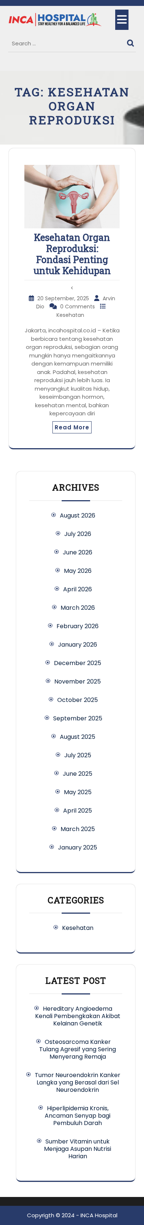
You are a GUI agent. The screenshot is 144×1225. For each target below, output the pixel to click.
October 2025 (77, 700)
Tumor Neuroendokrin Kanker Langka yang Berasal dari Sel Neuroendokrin (77, 1082)
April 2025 (77, 810)
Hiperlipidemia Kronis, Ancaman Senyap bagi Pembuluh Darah (77, 1115)
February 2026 (77, 626)
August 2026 (77, 515)
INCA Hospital (98, 1215)
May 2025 (78, 792)
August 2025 (77, 737)
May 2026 (78, 571)
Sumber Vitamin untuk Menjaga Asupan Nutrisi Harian (77, 1148)
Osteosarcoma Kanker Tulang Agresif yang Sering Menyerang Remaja (77, 1049)
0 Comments (78, 306)
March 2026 (78, 607)
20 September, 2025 (63, 298)
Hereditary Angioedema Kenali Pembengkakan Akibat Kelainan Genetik (77, 1016)
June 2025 (77, 773)
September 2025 (77, 718)
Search (131, 41)
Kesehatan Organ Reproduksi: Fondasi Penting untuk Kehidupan (72, 254)
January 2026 (77, 644)
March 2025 (78, 829)
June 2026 (77, 552)
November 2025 (77, 681)
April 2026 (77, 589)
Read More (72, 427)
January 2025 (77, 847)
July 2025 (77, 755)
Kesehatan (70, 315)
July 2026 (77, 534)
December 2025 (77, 663)
